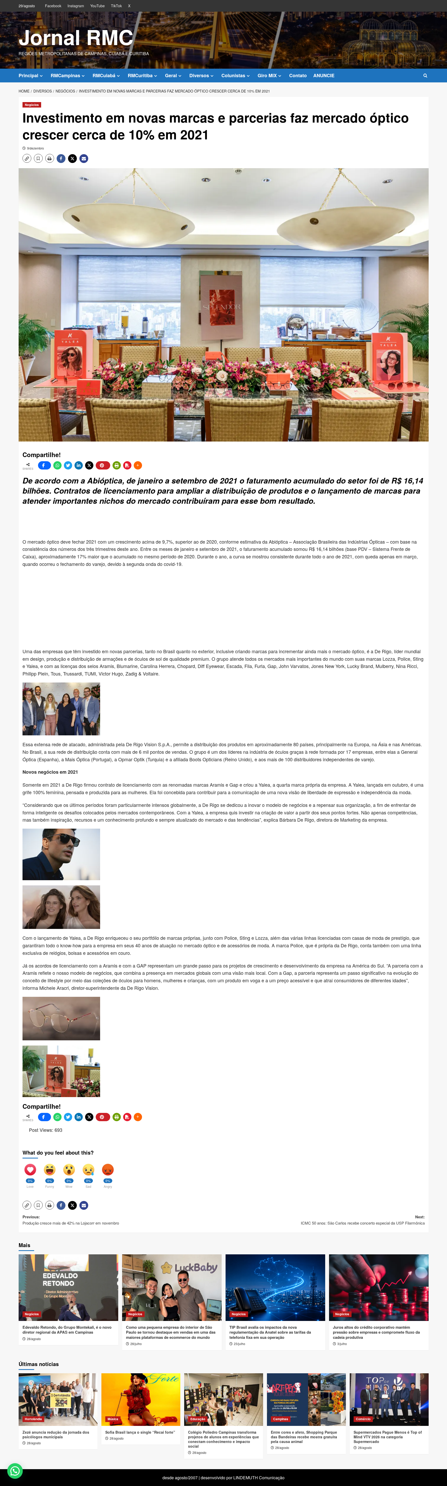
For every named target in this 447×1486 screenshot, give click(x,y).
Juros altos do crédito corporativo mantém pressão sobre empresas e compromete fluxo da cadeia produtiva (376, 1332)
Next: (363, 1220)
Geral (171, 75)
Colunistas (233, 75)
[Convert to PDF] (127, 465)
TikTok (116, 5)
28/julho (136, 1343)
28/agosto (34, 1338)
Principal (28, 75)
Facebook (53, 5)
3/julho (342, 1343)
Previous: (71, 1220)
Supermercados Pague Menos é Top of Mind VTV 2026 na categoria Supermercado (388, 1437)
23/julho (239, 1343)
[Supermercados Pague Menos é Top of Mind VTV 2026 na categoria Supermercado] (389, 1399)
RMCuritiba (140, 75)
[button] (425, 75)
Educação (197, 1419)
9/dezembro (35, 148)
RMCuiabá (104, 75)
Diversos (199, 75)
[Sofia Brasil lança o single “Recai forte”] (140, 1399)
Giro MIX (267, 75)
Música (113, 1419)
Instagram (76, 5)
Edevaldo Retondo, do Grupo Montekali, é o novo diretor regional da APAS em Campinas (67, 1329)
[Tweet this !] (68, 465)
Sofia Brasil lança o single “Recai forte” (140, 1432)
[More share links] (138, 465)
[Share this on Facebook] (44, 465)
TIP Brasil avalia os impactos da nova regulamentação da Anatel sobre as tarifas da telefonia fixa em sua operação (270, 1332)
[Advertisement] (148, 522)
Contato (298, 75)
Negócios (32, 104)
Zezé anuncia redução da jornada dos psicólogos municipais (56, 1434)
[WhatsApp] (57, 465)
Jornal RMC (76, 37)
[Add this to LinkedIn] (78, 465)
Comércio (363, 1419)
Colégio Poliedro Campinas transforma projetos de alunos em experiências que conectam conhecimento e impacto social (223, 1439)
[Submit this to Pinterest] (103, 465)
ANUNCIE (323, 75)
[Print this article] (117, 465)
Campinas (280, 1419)
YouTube (97, 5)
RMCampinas (65, 75)
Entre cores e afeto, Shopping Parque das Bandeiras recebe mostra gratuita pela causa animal (304, 1437)
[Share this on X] (89, 465)
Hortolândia (33, 1419)
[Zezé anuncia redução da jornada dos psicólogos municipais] (58, 1399)
